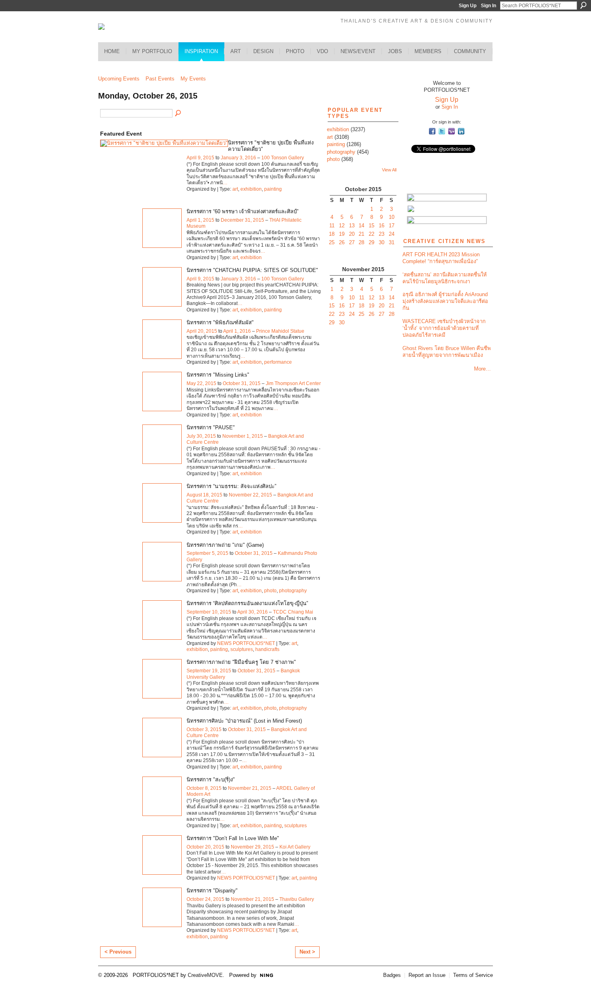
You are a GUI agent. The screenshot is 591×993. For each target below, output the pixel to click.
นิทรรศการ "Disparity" (212, 891)
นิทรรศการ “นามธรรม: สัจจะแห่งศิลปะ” (231, 486)
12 (342, 225)
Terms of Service (473, 975)
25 (331, 242)
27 (352, 242)
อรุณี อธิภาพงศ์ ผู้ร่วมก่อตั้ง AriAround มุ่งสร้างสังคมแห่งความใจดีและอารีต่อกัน (445, 301)
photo (270, 590)
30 (381, 242)
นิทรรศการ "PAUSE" (211, 427)
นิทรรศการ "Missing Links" (218, 375)
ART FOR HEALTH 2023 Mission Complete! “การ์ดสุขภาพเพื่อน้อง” (441, 257)
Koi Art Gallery (294, 847)
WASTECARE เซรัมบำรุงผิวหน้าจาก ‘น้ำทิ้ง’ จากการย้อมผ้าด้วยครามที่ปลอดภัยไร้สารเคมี (444, 328)
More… (482, 369)
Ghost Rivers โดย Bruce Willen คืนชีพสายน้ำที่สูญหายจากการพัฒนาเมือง (446, 351)
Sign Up (467, 5)
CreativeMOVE (205, 975)
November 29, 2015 (252, 847)
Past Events (160, 79)
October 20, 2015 (205, 847)
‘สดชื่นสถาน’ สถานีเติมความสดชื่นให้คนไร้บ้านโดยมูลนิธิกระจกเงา (444, 278)
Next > (307, 952)
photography (293, 590)
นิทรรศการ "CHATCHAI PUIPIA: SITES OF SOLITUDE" (252, 270)
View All (389, 169)
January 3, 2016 (238, 158)
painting (273, 189)
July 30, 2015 (201, 436)
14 (361, 225)
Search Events (178, 113)
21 (361, 234)
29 (371, 242)
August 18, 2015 (204, 495)
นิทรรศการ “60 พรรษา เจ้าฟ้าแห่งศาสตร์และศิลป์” (242, 211)
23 (381, 234)
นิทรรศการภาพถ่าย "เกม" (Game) (225, 545)
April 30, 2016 (252, 612)
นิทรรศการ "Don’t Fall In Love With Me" (233, 838)
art (235, 189)
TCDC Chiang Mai (293, 612)
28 (361, 242)
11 (331, 225)
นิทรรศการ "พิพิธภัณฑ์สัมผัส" (220, 322)
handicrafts (267, 649)
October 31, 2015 (242, 383)
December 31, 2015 (242, 220)
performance (278, 362)
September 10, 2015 (209, 612)
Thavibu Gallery (296, 899)
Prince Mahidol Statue (280, 331)
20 (352, 234)
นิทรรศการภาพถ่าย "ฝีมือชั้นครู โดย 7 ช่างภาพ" (241, 662)
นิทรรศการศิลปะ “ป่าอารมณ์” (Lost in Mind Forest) (244, 721)
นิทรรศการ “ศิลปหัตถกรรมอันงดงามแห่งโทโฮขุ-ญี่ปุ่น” (247, 603)
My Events (193, 79)
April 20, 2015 (202, 331)
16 (381, 225)
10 (391, 217)
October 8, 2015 (204, 788)
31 (391, 242)
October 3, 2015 (204, 729)
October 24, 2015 (205, 899)
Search (583, 5)
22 (371, 234)
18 (331, 234)
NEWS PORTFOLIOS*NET (246, 643)
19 (342, 234)
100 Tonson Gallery (282, 158)
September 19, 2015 (209, 671)
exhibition (251, 189)
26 (342, 242)
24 (391, 234)
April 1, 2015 (200, 220)
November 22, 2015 (250, 495)
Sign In (488, 5)
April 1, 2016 (237, 331)
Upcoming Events (119, 79)
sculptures (241, 649)
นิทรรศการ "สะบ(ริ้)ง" (211, 780)
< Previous (118, 952)
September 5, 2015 (207, 553)
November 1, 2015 (242, 436)
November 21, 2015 (249, 788)
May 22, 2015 (201, 383)
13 (352, 225)
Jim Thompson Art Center (293, 383)
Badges (392, 975)
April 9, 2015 (200, 158)
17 (391, 225)
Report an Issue (426, 975)
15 (371, 225)
